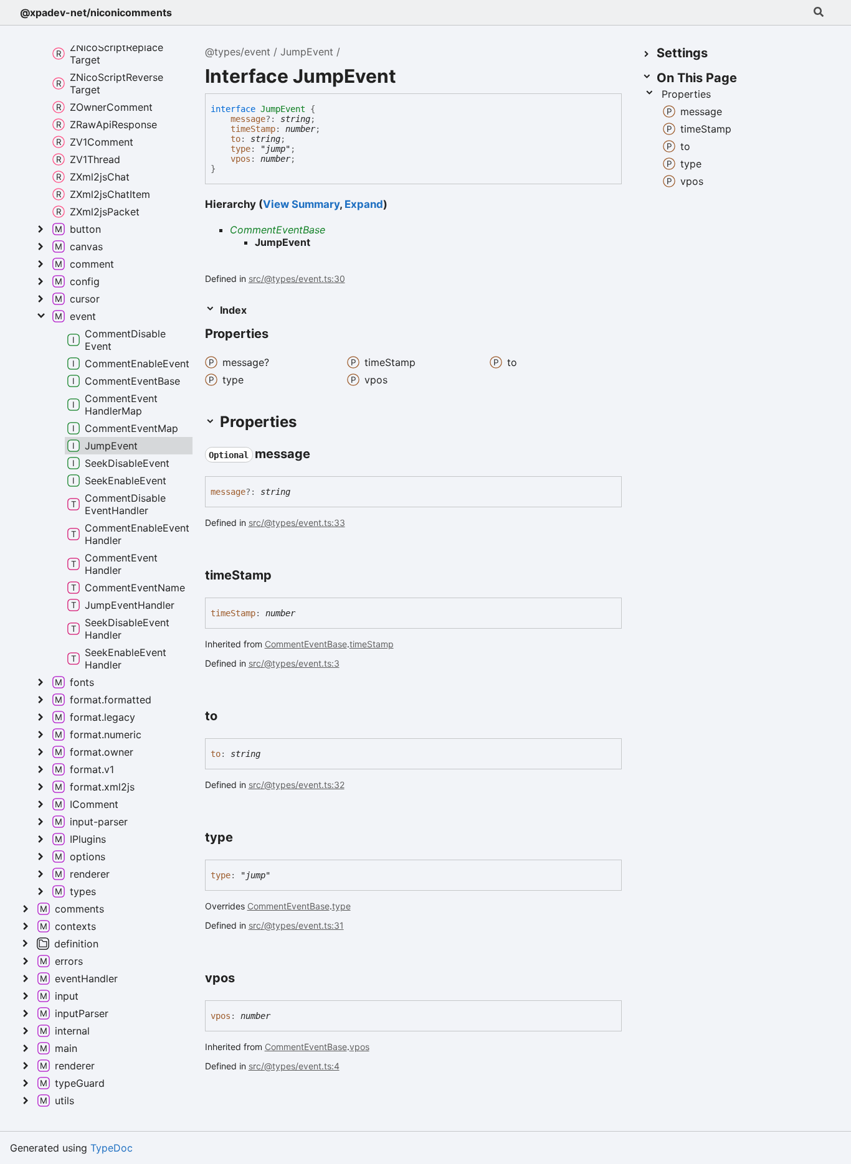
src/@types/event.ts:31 (296, 925)
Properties (686, 94)
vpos (240, 159)
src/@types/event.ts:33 (297, 522)
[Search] (818, 12)
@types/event (237, 51)
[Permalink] (321, 454)
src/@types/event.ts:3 (294, 663)
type (240, 149)
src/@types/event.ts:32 (297, 784)
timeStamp (253, 129)
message (248, 119)
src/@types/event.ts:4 (294, 1066)
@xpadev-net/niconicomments (96, 12)
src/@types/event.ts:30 (297, 278)
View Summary (301, 204)
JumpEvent (306, 51)
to (235, 139)
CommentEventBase (277, 229)
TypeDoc (111, 1148)
